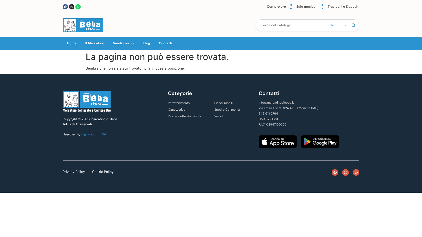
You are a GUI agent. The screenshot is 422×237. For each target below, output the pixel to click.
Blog (146, 43)
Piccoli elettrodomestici (184, 116)
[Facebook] (65, 6)
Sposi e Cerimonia (227, 109)
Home (71, 43)
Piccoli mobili (223, 103)
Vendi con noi (124, 43)
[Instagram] (71, 6)
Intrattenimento (179, 103)
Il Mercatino (94, 43)
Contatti (165, 43)
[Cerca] (353, 25)
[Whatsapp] (78, 6)
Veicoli (218, 116)
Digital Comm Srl (93, 134)
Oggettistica (176, 109)
